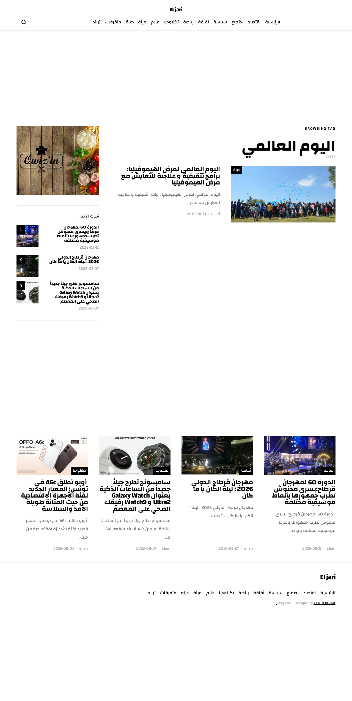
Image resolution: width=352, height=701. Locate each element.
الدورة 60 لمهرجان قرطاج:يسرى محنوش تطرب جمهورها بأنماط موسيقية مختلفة (78, 233)
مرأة (142, 22)
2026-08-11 (89, 248)
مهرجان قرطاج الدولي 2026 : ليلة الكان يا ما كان (74, 259)
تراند (96, 22)
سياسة (220, 22)
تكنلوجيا (171, 22)
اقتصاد (254, 22)
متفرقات (113, 22)
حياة (130, 22)
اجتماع (238, 22)
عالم (155, 22)
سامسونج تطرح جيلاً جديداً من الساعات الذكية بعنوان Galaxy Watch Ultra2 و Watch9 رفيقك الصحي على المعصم (74, 292)
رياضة (188, 22)
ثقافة (203, 22)
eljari (215, 214)
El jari (176, 10)
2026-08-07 (89, 269)
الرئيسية (272, 22)
